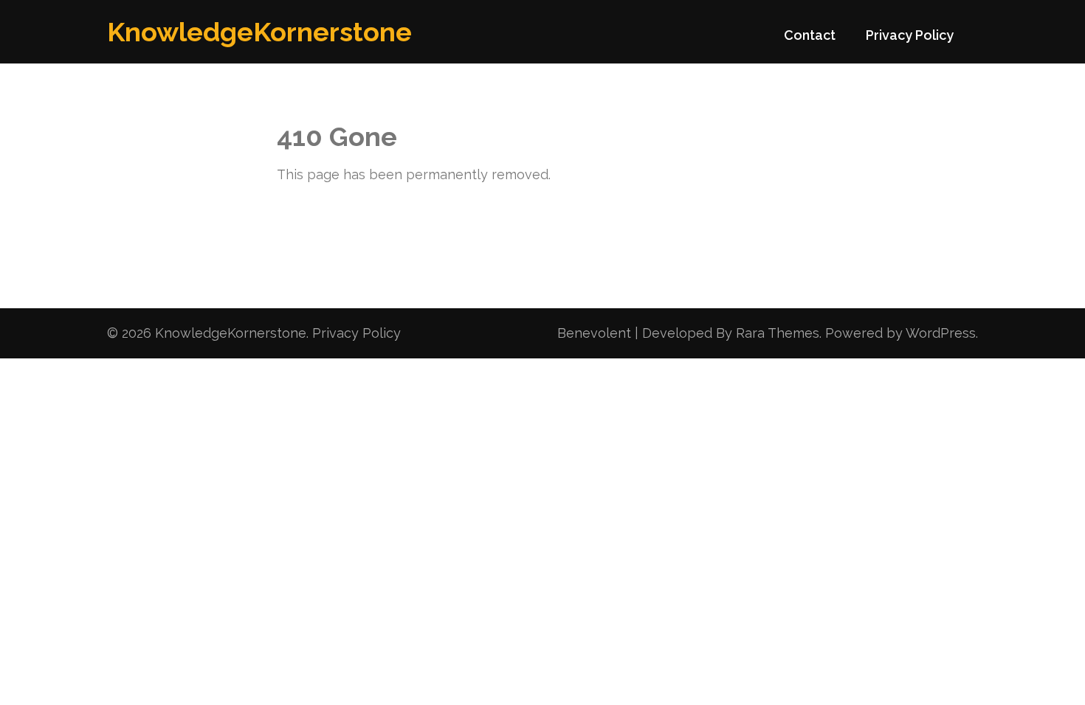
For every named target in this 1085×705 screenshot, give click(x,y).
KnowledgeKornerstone (259, 31)
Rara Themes (777, 333)
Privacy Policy (910, 35)
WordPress (941, 333)
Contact (810, 35)
